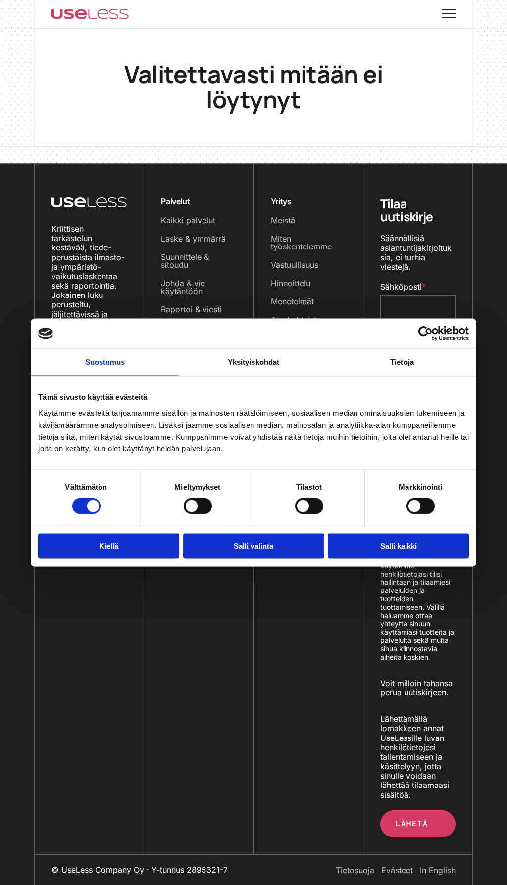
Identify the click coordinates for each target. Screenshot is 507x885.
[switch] (188, 506)
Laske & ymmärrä (193, 239)
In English (438, 870)
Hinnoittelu (290, 283)
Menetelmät (292, 301)
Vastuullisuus (294, 265)
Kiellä (108, 545)
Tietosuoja (355, 870)
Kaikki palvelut (188, 220)
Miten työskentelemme (301, 242)
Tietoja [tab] (402, 362)
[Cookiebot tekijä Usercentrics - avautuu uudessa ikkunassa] (425, 333)
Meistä (283, 220)
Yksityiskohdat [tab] (253, 362)
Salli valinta (253, 545)
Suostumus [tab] (105, 362)
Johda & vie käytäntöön (183, 287)
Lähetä (412, 824)
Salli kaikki (398, 545)
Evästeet (397, 870)
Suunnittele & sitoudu (185, 261)
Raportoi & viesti (191, 309)
